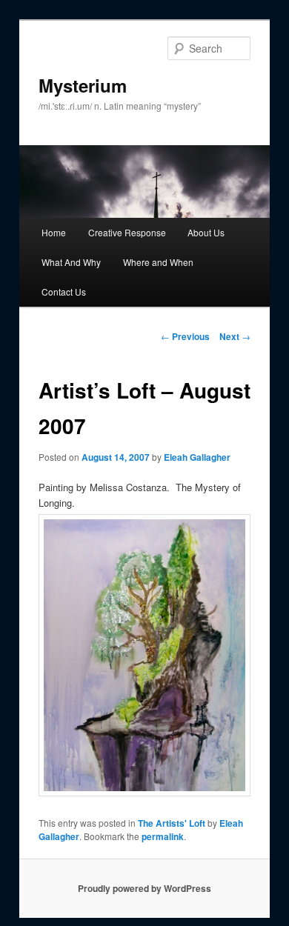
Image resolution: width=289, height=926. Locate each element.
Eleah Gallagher (197, 457)
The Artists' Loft (171, 823)
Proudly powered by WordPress (144, 888)
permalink (163, 836)
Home (53, 232)
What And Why (71, 262)
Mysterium (83, 85)
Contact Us (63, 291)
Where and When (158, 262)
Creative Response (127, 232)
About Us (206, 232)
